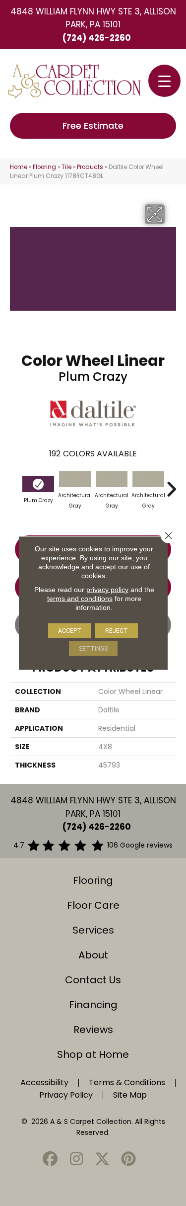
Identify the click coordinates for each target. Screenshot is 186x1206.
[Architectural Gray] (75, 479)
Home (18, 167)
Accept (69, 630)
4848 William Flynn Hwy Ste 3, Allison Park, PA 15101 (93, 17)
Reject (116, 630)
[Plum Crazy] (38, 484)
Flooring (44, 167)
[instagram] (76, 1159)
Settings (93, 648)
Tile (66, 167)
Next (171, 484)
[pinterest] (128, 1159)
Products (90, 167)
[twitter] (102, 1159)
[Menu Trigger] (164, 81)
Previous (14, 484)
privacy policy (107, 590)
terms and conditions (80, 599)
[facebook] (50, 1159)
